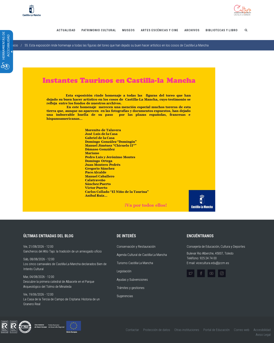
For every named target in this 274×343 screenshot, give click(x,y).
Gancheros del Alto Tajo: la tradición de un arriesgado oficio (62, 251)
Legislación (124, 271)
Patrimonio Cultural (98, 30)
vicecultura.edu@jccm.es (212, 263)
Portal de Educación (216, 330)
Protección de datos (156, 330)
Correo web (241, 330)
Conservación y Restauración (136, 246)
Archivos (192, 30)
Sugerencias (125, 296)
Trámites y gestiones (130, 288)
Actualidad (66, 30)
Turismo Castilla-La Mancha (135, 263)
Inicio (14, 45)
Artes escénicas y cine (159, 30)
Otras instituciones (186, 330)
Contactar (132, 330)
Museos (128, 30)
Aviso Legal (263, 335)
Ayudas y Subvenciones (132, 280)
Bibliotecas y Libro (222, 30)
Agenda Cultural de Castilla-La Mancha (142, 255)
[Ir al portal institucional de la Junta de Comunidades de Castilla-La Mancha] (32, 10)
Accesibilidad (262, 330)
